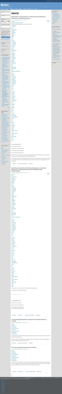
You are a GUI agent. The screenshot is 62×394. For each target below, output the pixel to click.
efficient (13, 56)
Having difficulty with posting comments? (56, 15)
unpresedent (13, 136)
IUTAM (3, 156)
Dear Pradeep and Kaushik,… (56, 54)
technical (13, 114)
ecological (13, 54)
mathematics (13, 326)
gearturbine (13, 67)
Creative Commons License (29, 377)
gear (12, 65)
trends (12, 126)
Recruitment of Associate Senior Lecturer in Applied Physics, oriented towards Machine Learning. (5, 77)
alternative (13, 32)
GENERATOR (13, 68)
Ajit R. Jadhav (18, 322)
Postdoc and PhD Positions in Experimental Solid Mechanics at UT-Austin (5, 66)
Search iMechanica (5, 46)
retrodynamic (18, 19)
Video (36, 8)
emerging (13, 58)
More (9, 107)
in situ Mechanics (5, 139)
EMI (2, 153)
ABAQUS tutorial (5, 115)
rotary (12, 101)
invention (13, 79)
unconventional (14, 133)
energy (12, 60)
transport (13, 125)
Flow (12, 64)
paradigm (13, 92)
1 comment (20, 315)
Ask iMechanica (55, 13)
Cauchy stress (4, 116)
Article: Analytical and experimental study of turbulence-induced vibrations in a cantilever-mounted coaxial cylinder (5, 60)
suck (12, 108)
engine (12, 61)
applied (12, 33)
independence (14, 333)
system (12, 109)
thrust (12, 118)
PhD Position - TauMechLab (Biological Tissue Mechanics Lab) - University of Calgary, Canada (5, 100)
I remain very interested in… (55, 39)
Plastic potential (5, 126)
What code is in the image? (5, 24)
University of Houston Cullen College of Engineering (22, 378)
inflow (12, 75)
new (12, 87)
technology (13, 115)
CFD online (4, 152)
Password (2, 15)
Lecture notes (55, 20)
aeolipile (13, 31)
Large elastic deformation (4, 120)
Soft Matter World (5, 161)
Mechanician (12, 8)
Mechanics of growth (5, 123)
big (12, 39)
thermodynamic (14, 116)
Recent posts (3, 380)
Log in (19, 163)
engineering (13, 62)
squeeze (13, 107)
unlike (12, 134)
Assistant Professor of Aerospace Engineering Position (6, 70)
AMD (3, 148)
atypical (12, 35)
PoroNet (3, 158)
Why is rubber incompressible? (5, 135)
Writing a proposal (5, 138)
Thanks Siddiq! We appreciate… (56, 45)
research (13, 98)
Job (33, 8)
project (12, 94)
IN (11, 72)
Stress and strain (5, 129)
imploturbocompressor (15, 71)
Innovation (13, 78)
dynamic (13, 53)
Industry (24, 8)
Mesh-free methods (5, 124)
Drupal (43, 377)
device (12, 51)
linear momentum (14, 328)
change (12, 40)
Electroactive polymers (6, 155)
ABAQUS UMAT (4, 114)
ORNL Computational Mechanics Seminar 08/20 (5, 105)
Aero (12, 28)
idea (12, 69)
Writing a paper (4, 136)
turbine (12, 128)
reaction (13, 97)
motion (12, 85)
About (2, 381)
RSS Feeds (54, 22)
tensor (3, 142)
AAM (3, 147)
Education (6, 8)
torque (12, 122)
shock (12, 105)
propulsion (13, 96)
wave (12, 139)
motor (12, 86)
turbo (12, 129)
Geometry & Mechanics (6, 118)
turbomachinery (14, 130)
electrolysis (13, 57)
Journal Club (55, 19)
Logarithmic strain (5, 121)
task (12, 111)
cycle (12, 47)
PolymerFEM (4, 157)
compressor (13, 44)
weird (12, 140)
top (12, 121)
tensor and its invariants (6, 140)
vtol (12, 137)
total (12, 123)
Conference (29, 8)
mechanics (13, 325)
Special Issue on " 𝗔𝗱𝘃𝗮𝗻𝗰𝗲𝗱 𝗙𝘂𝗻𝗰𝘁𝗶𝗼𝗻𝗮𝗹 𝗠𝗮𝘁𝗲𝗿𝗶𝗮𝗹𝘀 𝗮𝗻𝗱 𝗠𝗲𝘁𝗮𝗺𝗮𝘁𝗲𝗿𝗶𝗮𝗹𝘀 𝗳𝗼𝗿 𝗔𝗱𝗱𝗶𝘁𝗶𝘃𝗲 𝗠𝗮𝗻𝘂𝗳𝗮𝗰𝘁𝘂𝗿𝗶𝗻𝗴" (5, 93)
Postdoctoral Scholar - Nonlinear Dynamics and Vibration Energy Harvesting (5, 83)
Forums (3, 44)
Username (3, 12)
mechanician (13, 25)
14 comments (20, 371)
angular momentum (15, 331)
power (12, 93)
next (12, 89)
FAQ (53, 23)
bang (12, 36)
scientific (13, 104)
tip (11, 119)
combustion (13, 42)
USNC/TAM (4, 162)
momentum (13, 83)
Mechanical (13, 82)
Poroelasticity (4, 128)
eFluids (3, 164)
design (12, 49)
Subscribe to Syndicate (52, 64)
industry (13, 74)
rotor (12, 103)
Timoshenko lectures (5, 132)
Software (20, 8)
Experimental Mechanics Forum (17, 22)
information (13, 76)
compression (13, 43)
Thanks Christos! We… (56, 51)
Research (2, 8)
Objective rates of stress (6, 125)
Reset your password (5, 39)
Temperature (4, 130)
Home (12, 10)
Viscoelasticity (4, 133)
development (14, 50)
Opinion (16, 8)
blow (12, 38)
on (11, 90)
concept (13, 46)
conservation (13, 332)
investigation (13, 80)
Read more (14, 163)
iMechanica (5, 4)
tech (12, 112)
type (12, 132)
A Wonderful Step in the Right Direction (56, 49)
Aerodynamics (14, 29)
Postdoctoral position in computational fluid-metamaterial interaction (6, 87)
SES (2, 160)
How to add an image (56, 16)
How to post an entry (56, 18)
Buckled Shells (4, 151)
